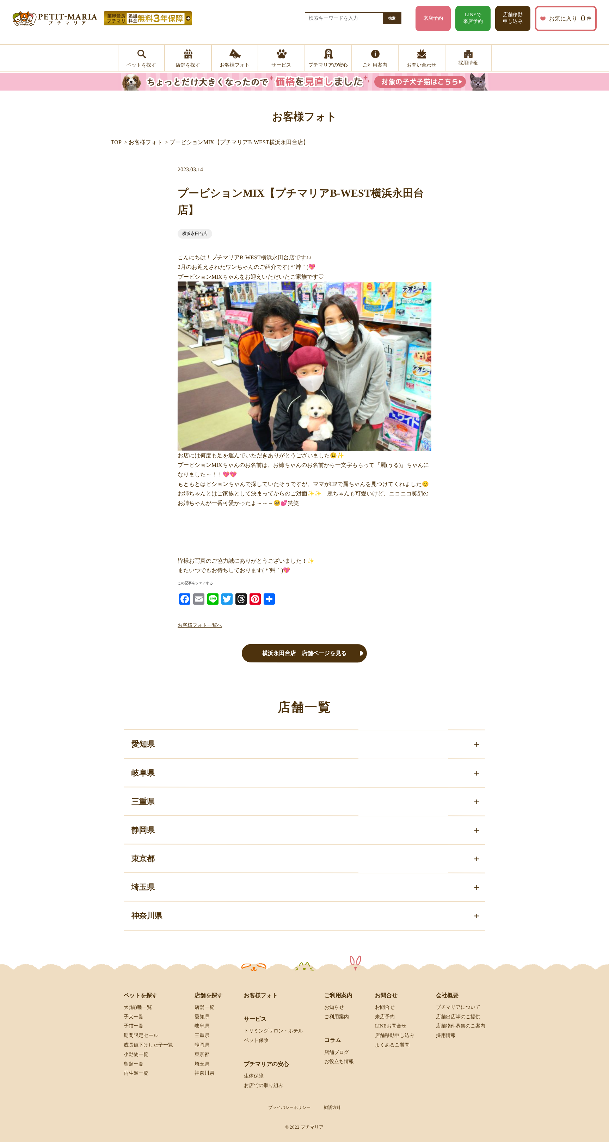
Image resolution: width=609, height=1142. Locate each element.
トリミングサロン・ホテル (273, 1030)
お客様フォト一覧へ (200, 625)
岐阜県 (202, 1026)
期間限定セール (141, 1035)
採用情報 (446, 1035)
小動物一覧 (136, 1054)
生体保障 (254, 1076)
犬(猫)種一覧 (138, 1007)
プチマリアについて (458, 1007)
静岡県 (202, 1045)
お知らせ (334, 1007)
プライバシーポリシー (289, 1107)
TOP (116, 142)
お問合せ (385, 1007)
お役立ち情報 (339, 1061)
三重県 (202, 1035)
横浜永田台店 (195, 233)
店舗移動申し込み (513, 18)
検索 (391, 18)
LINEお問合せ (390, 1026)
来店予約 (433, 18)
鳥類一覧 (133, 1064)
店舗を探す (209, 995)
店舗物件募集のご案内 (460, 1026)
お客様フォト (145, 142)
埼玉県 (202, 1064)
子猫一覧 (133, 1026)
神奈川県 (204, 1073)
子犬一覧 (133, 1016)
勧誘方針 (332, 1107)
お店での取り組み (263, 1085)
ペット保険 (256, 1040)
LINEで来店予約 (473, 18)
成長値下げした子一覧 (148, 1045)
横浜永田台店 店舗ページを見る (304, 653)
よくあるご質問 (392, 1045)
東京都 (202, 1054)
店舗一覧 (204, 1007)
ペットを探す (141, 995)
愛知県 (202, 1016)
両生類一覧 (136, 1073)
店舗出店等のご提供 (458, 1016)
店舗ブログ (336, 1052)
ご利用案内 (336, 1016)
